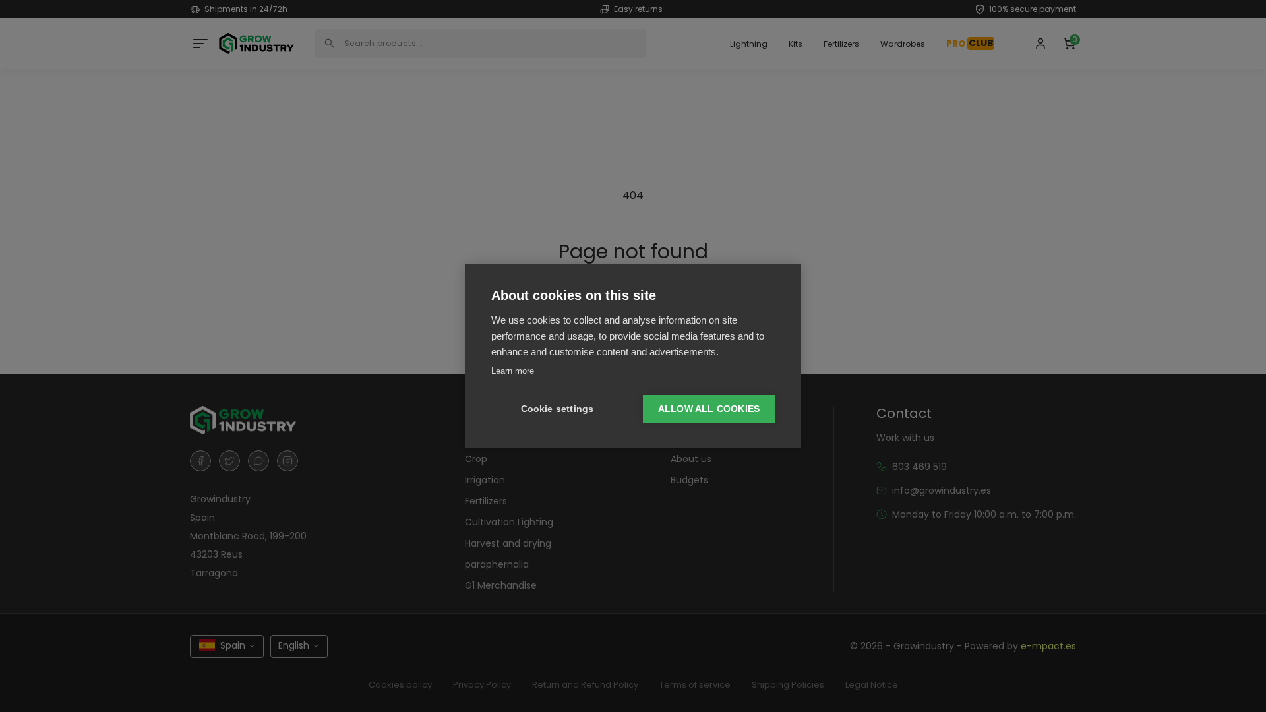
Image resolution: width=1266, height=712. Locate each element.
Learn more (512, 371)
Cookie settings (557, 409)
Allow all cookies (709, 409)
